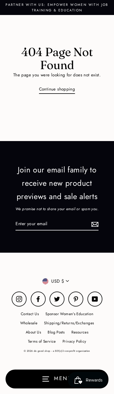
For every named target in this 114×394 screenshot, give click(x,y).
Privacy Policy (74, 341)
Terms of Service (42, 341)
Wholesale (28, 323)
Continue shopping (57, 89)
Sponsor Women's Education (69, 314)
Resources (79, 332)
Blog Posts (56, 332)
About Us (33, 332)
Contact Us (30, 314)
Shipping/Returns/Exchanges (69, 323)
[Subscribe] (94, 224)
